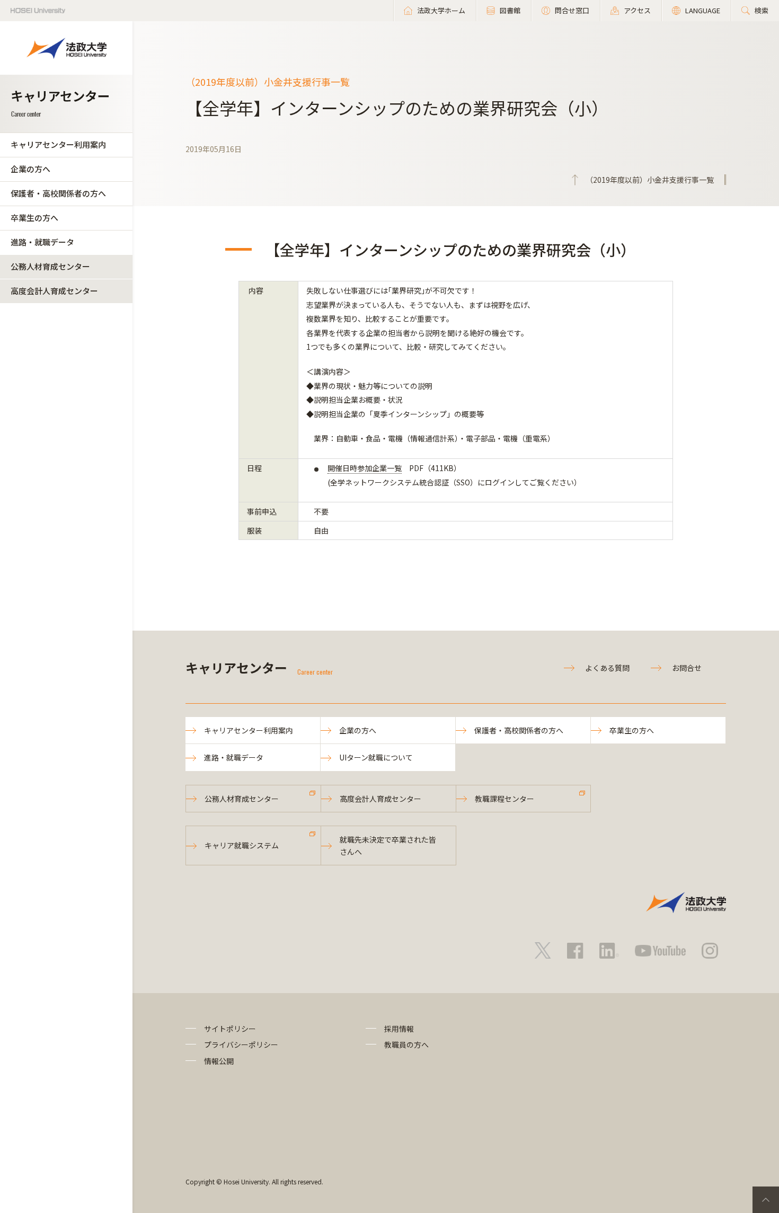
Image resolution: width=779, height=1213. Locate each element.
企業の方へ (30, 168)
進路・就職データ (42, 241)
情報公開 (219, 1061)
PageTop (766, 1200)
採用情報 (399, 1028)
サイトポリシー (230, 1028)
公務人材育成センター (50, 266)
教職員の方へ (406, 1044)
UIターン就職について (376, 757)
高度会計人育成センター (54, 290)
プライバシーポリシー (241, 1044)
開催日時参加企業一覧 (364, 468)
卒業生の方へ (34, 217)
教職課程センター (504, 798)
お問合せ (687, 667)
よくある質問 (607, 667)
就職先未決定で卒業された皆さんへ (388, 845)
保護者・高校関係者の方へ (58, 193)
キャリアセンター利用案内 (58, 144)
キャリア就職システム (242, 845)
